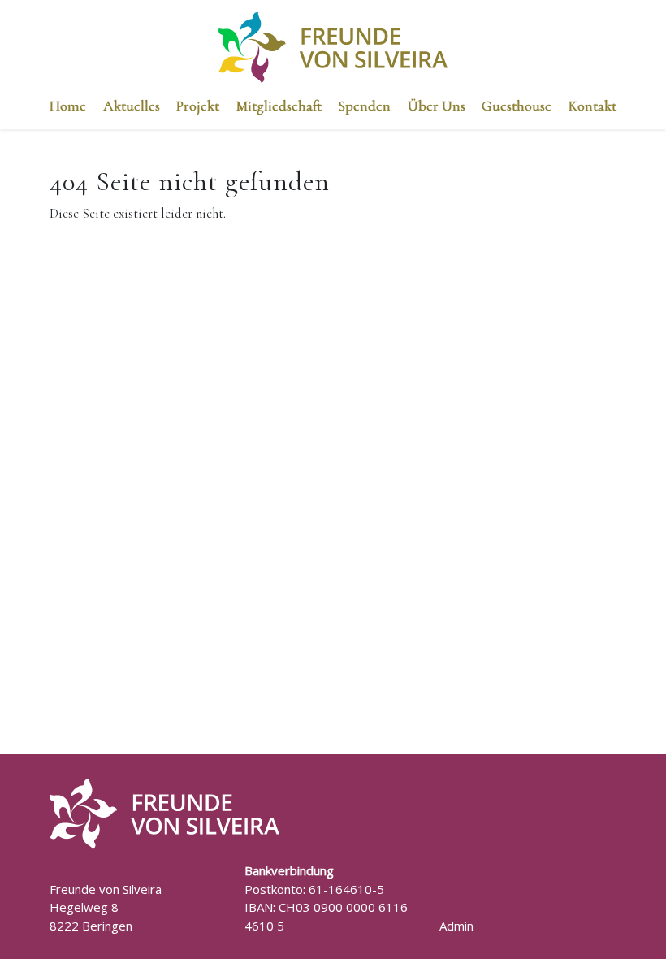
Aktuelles (131, 106)
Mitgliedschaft (279, 106)
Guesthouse (516, 106)
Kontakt (592, 106)
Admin (456, 926)
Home (68, 106)
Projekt (197, 106)
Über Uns (436, 106)
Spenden (364, 106)
